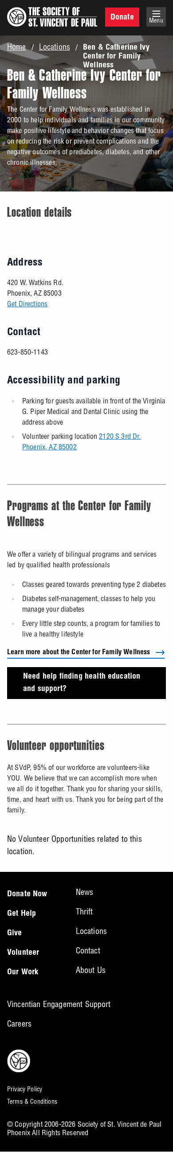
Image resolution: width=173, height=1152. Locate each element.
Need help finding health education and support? (81, 683)
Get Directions (27, 303)
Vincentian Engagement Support (59, 1004)
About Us (91, 970)
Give (14, 933)
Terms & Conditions (32, 1101)
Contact (88, 950)
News (85, 892)
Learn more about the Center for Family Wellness (78, 652)
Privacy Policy (24, 1089)
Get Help (21, 914)
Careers (19, 1024)
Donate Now (27, 894)
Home (16, 47)
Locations (54, 47)
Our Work (22, 972)
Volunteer (23, 953)
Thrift (84, 911)
